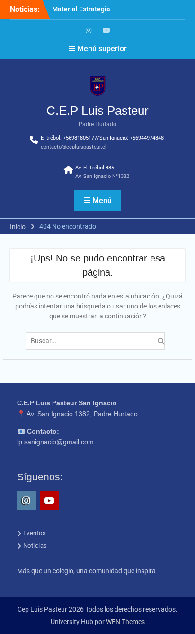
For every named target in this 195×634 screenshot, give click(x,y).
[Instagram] (88, 30)
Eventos (34, 533)
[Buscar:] (97, 341)
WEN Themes (125, 621)
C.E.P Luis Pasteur (97, 110)
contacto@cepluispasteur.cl (73, 147)
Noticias (35, 545)
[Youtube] (106, 30)
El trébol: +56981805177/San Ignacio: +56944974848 (102, 138)
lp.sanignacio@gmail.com (55, 442)
